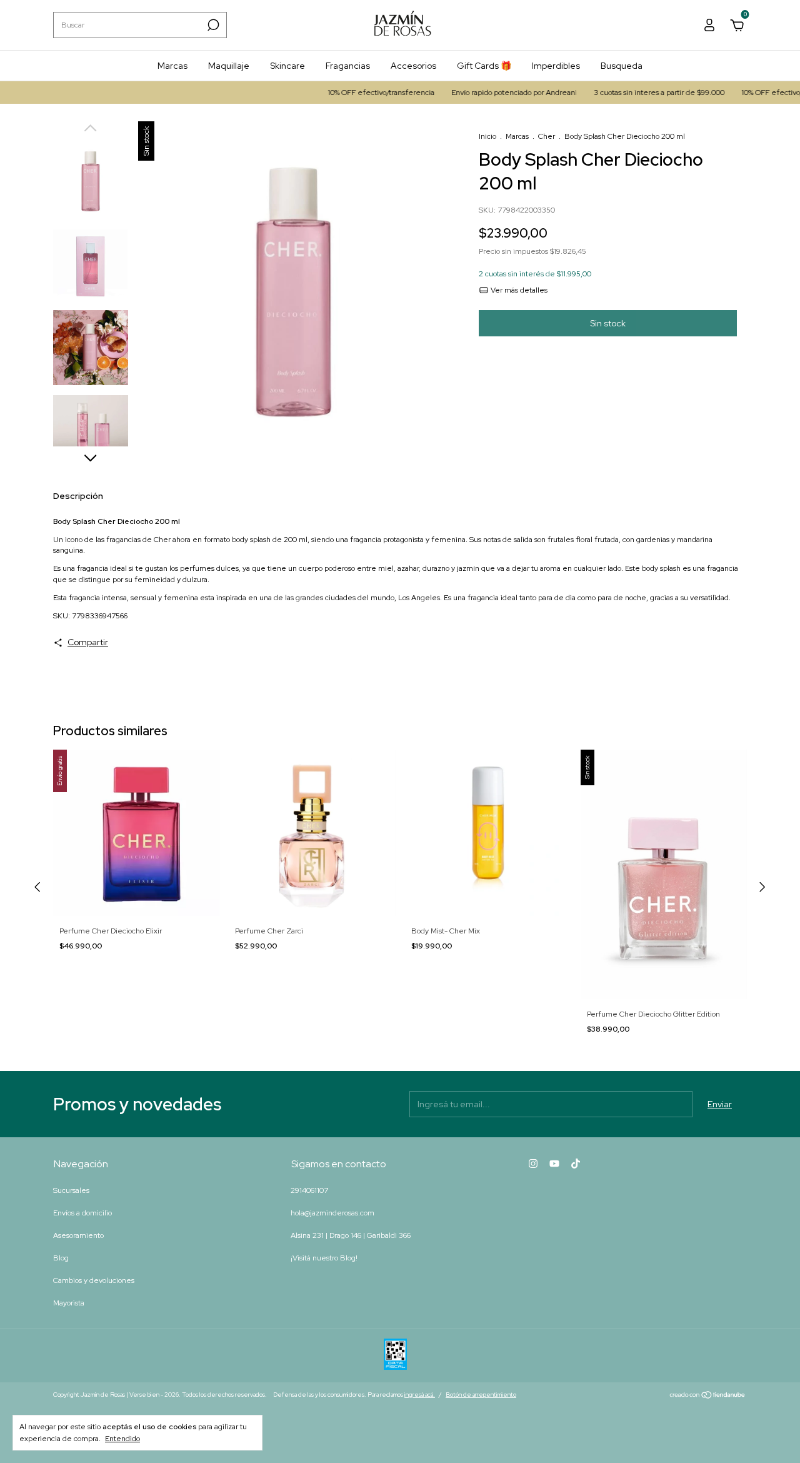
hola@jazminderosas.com (332, 1213)
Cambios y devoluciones (93, 1280)
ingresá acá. (419, 1394)
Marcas (173, 65)
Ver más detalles (518, 290)
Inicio (487, 136)
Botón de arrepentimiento (481, 1394)
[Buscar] (212, 25)
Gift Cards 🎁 (484, 65)
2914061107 (309, 1190)
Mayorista (68, 1303)
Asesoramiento (78, 1235)
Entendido (122, 1439)
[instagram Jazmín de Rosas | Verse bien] (533, 1164)
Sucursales (71, 1190)
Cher (546, 136)
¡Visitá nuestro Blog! (324, 1258)
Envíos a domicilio (82, 1213)
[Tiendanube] (708, 1396)
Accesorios (413, 65)
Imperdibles (556, 65)
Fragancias (348, 65)
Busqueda (621, 65)
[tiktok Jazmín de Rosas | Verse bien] (576, 1164)
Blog (61, 1258)
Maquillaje (228, 65)
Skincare (287, 65)
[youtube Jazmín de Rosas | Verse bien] (554, 1164)
